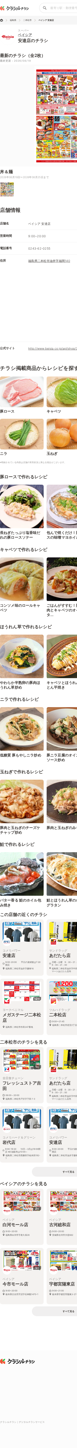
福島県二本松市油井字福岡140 (49, 261)
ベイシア (25, 35)
